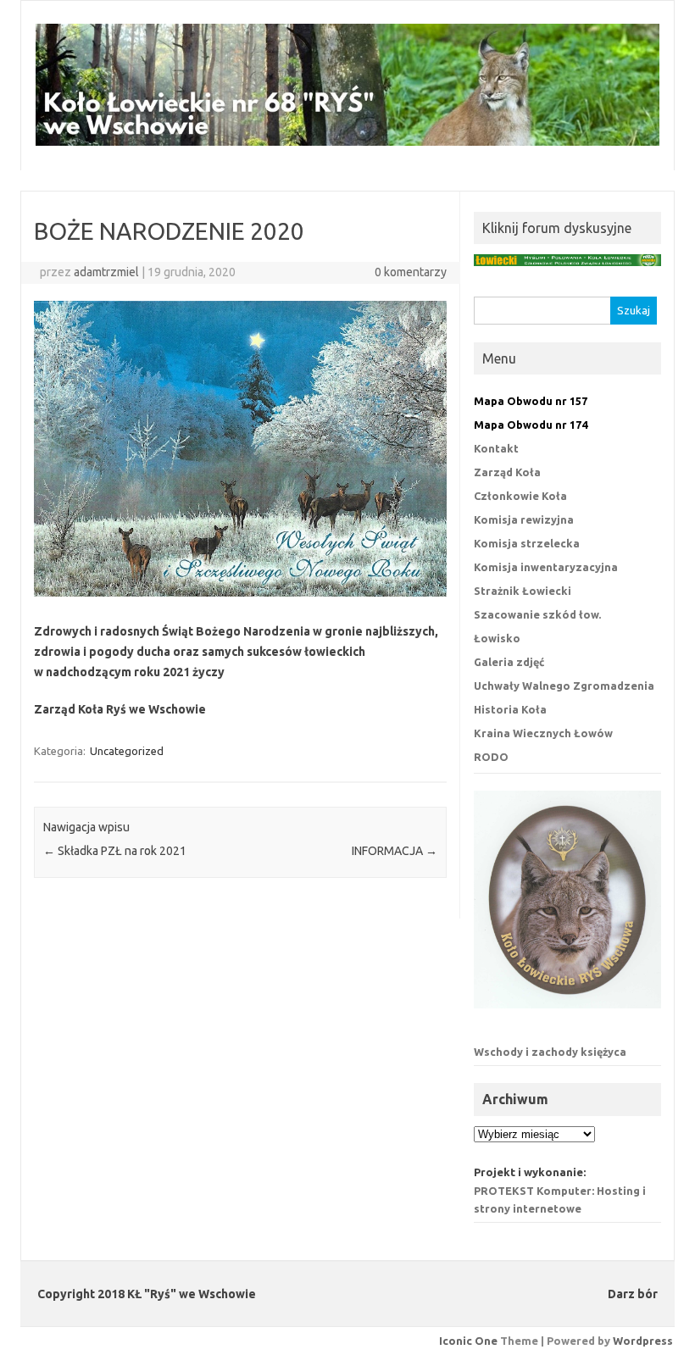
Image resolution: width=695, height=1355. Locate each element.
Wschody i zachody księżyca (550, 1052)
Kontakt (496, 448)
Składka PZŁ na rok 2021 (114, 851)
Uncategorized (127, 751)
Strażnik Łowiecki (522, 591)
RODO (491, 757)
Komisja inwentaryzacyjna (546, 567)
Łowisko (497, 638)
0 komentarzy (411, 272)
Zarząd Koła (507, 472)
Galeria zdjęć (509, 662)
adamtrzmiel (106, 272)
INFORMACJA (394, 851)
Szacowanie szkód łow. (537, 614)
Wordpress (643, 1341)
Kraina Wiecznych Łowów (543, 733)
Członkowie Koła (520, 496)
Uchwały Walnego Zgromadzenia (564, 685)
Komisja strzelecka (527, 543)
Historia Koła (510, 709)
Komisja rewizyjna (524, 519)
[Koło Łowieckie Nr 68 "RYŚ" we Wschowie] (347, 141)
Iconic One (468, 1341)
